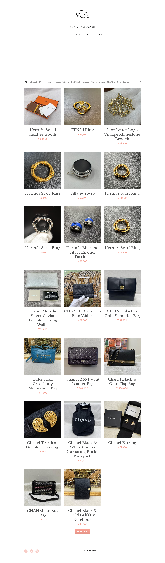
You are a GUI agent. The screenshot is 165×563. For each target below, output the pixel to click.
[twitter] (37, 551)
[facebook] (26, 551)
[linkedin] (31, 551)
